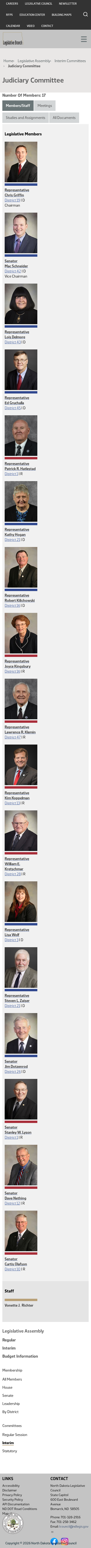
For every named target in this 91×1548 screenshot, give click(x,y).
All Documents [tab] (64, 117)
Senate (7, 1395)
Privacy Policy (12, 1495)
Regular (9, 1340)
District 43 (13, 342)
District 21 (12, 539)
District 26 (13, 1071)
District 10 (13, 1269)
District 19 (12, 200)
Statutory (9, 1451)
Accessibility (11, 1486)
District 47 (13, 737)
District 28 (13, 874)
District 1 (11, 474)
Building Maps (62, 14)
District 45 (13, 408)
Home (8, 61)
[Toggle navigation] (81, 38)
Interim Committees (70, 61)
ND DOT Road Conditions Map (19, 1511)
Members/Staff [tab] (18, 105)
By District (10, 1412)
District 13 (12, 803)
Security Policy (12, 1500)
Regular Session (14, 1435)
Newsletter (68, 3)
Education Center (32, 14)
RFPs (9, 14)
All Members (12, 1379)
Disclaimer (9, 1490)
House (7, 1387)
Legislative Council (38, 3)
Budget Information (20, 1356)
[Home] (13, 39)
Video (31, 26)
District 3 (11, 940)
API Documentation (15, 1504)
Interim (9, 1348)
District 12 (12, 1203)
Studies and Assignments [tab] (25, 117)
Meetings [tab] (45, 105)
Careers (12, 3)
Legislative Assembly (34, 61)
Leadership (11, 1403)
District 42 (13, 271)
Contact (47, 26)
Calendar (13, 26)
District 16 (12, 605)
